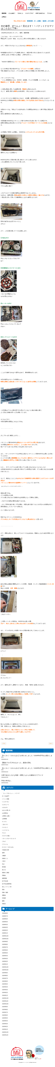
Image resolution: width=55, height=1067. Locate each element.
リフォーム (5, 844)
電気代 (4, 903)
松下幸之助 (5, 881)
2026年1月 (5, 933)
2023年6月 (5, 1015)
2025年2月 (5, 961)
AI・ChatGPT (5, 796)
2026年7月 (5, 916)
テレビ (4, 832)
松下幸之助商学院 (6, 883)
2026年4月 (5, 924)
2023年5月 (5, 1018)
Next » (51, 743)
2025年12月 (5, 936)
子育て (4, 861)
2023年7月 (5, 1012)
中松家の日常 (5, 850)
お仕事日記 (5, 813)
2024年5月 (5, 984)
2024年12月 (5, 967)
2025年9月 (5, 941)
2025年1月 (5, 964)
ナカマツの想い (6, 835)
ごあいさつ (5, 824)
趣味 (3, 901)
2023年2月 (5, 1026)
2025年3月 (5, 958)
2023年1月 (5, 1029)
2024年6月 (5, 981)
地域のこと (5, 858)
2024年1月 (5, 995)
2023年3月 (5, 1023)
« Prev (3, 743)
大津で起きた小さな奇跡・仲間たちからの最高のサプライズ (22, 775)
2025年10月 (5, 938)
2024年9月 (5, 972)
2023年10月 (5, 1003)
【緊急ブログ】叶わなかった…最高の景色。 (16, 762)
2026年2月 (5, 930)
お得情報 (4, 818)
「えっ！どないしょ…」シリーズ (10, 793)
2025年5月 (5, 952)
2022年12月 (5, 1032)
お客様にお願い (6, 816)
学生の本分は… (6, 780)
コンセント (5, 827)
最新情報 (26, 33)
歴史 (3, 889)
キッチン (15, 33)
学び (3, 864)
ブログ (4, 841)
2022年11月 (5, 1035)
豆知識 (4, 898)
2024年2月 (5, 992)
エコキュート (5, 804)
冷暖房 (4, 855)
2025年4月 (5, 955)
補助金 (4, 895)
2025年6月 (5, 950)
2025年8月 (5, 944)
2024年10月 (5, 969)
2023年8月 (5, 1009)
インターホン (5, 801)
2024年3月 (5, 989)
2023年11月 (5, 1001)
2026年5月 (5, 921)
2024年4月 (5, 986)
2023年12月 (5, 998)
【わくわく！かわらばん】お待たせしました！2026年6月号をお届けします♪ (26, 769)
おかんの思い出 (6, 810)
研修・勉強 (5, 892)
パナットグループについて (9, 838)
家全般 (4, 867)
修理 (21, 33)
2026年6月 (5, 918)
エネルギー (5, 807)
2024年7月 (5, 978)
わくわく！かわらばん (8, 847)
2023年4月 (5, 1020)
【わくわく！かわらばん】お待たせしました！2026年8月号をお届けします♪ (26, 756)
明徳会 (4, 875)
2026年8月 (5, 913)
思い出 (4, 869)
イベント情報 (5, 799)
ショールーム (5, 830)
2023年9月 (5, 1006)
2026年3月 (5, 927)
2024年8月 (5, 975)
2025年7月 (5, 947)
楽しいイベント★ (6, 886)
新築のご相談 (5, 872)
